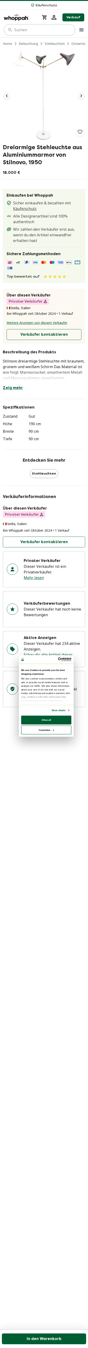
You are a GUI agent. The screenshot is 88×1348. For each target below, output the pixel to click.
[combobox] (42, 30)
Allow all (46, 720)
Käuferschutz (25, 208)
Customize (44, 730)
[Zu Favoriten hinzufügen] (80, 132)
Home (7, 43)
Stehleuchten (55, 43)
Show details (58, 710)
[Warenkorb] (44, 17)
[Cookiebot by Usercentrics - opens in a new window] (58, 660)
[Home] (20, 17)
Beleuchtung (28, 43)
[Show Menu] (81, 30)
